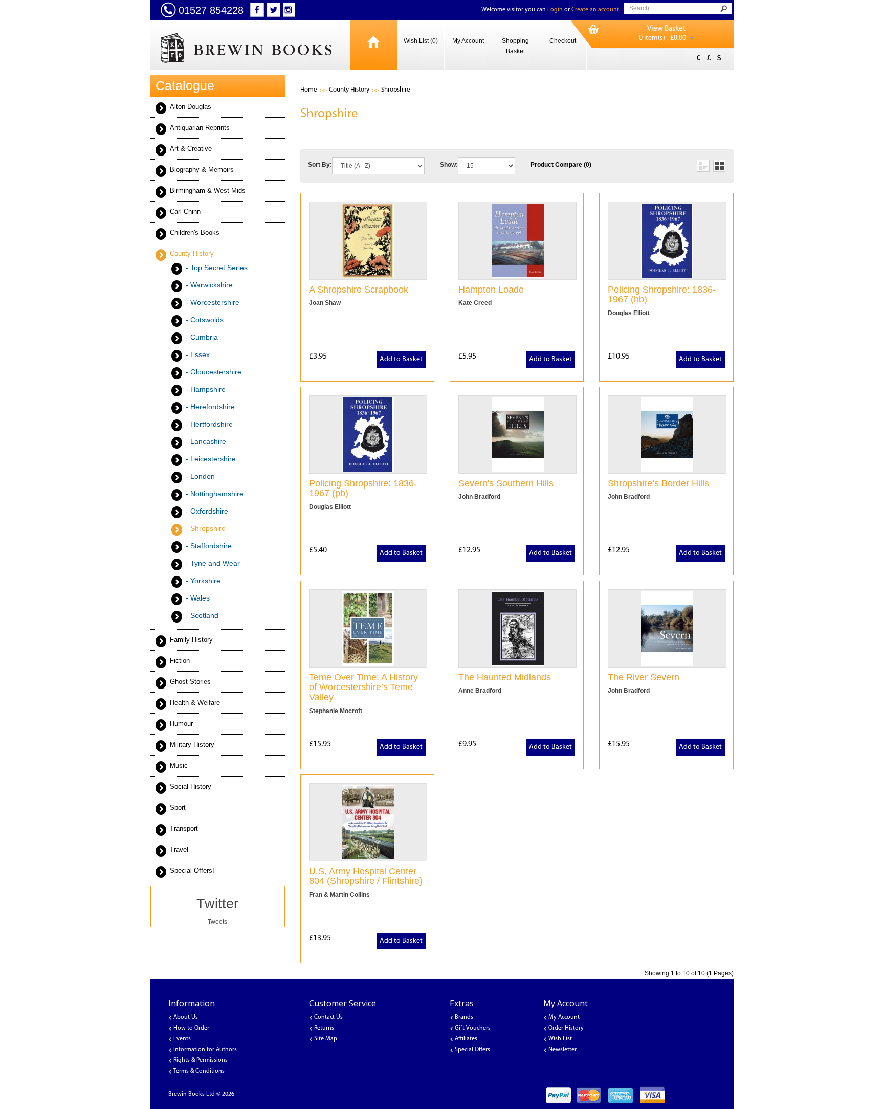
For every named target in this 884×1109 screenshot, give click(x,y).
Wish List (560, 1039)
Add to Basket (401, 359)
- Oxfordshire (207, 511)
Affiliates (466, 1039)
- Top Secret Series (217, 267)
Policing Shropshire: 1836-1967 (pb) (363, 488)
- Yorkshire (203, 580)
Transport (184, 828)
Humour (181, 723)
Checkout (562, 41)
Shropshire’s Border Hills (658, 483)
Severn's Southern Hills (506, 483)
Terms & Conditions (199, 1071)
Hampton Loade (491, 289)
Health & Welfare (195, 702)
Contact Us (328, 1017)
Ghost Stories (190, 681)
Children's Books (194, 232)
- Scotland (202, 615)
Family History (191, 640)
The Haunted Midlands (504, 677)
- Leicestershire (211, 459)
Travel (179, 849)
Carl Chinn (185, 211)
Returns (324, 1028)
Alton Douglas (190, 106)
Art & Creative (191, 148)
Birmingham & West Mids (208, 190)
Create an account (595, 10)
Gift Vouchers (473, 1028)
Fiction (180, 660)
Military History (192, 744)
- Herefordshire (210, 407)
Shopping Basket (515, 46)
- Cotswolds (205, 320)
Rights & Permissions (200, 1060)
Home (308, 89)
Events (182, 1039)
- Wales (198, 598)
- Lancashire (206, 441)
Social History (190, 786)
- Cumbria (202, 337)
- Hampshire (206, 389)
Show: (449, 164)
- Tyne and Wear (213, 563)
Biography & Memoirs (202, 169)
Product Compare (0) (561, 164)
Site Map (325, 1039)
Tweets (217, 921)
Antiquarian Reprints (200, 127)
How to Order (191, 1028)
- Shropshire (206, 528)
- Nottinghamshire (215, 494)
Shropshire (395, 89)
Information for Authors (205, 1050)
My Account (468, 41)
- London (200, 476)
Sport (178, 807)
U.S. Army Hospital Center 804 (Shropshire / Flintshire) (366, 876)
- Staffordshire (209, 546)
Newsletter (562, 1050)
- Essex (198, 354)
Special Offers (472, 1050)
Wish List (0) (421, 41)
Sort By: (320, 164)
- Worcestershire (212, 302)
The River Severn (643, 677)
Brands (464, 1017)
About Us (185, 1017)
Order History (566, 1028)
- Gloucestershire (213, 372)
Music (179, 765)
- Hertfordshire (209, 424)
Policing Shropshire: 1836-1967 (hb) (662, 294)
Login (555, 10)
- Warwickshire (209, 285)
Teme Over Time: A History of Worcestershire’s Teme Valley (363, 687)
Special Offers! (192, 870)
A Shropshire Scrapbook (358, 289)
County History (192, 253)
